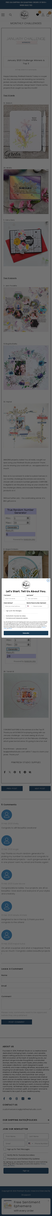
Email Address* (8, 603)
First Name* (7, 595)
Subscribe (26, 633)
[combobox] (29, 606)
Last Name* (30, 595)
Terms (10, 628)
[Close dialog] (48, 580)
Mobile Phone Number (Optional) (36, 603)
